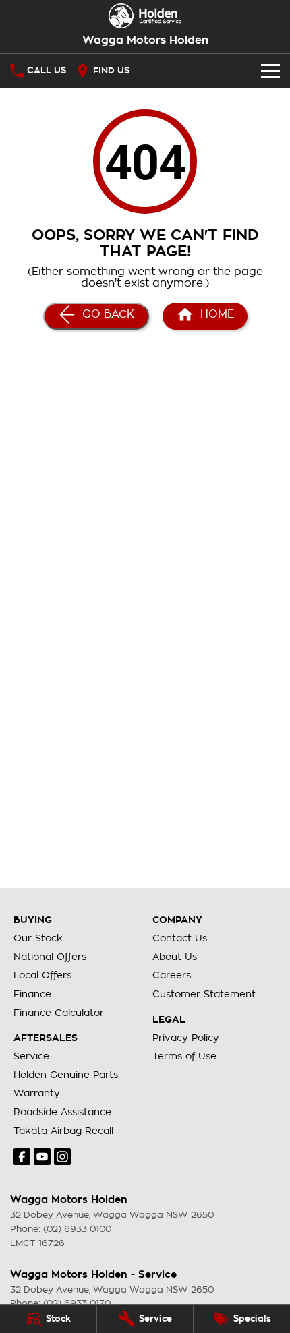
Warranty (36, 1093)
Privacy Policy (185, 1037)
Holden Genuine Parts (65, 1074)
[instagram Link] (62, 1156)
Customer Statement (204, 994)
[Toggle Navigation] (270, 71)
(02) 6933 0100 (77, 1228)
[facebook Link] (21, 1156)
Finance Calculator (58, 1012)
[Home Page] (145, 16)
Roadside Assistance (62, 1112)
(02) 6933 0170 (77, 1303)
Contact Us (179, 938)
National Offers (49, 956)
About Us (174, 956)
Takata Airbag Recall (63, 1130)
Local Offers (42, 975)
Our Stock (38, 938)
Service (31, 1056)
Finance (32, 994)
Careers (171, 975)
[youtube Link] (42, 1156)
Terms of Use (184, 1056)
